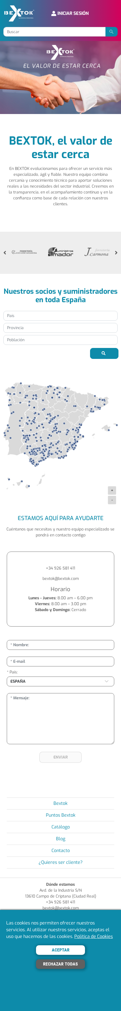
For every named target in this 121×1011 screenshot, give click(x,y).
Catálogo (60, 827)
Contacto (60, 850)
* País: (12, 672)
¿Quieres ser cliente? (61, 862)
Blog (60, 839)
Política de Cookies (93, 936)
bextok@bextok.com (60, 578)
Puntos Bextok (60, 815)
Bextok (60, 803)
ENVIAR (60, 757)
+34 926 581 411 (60, 568)
